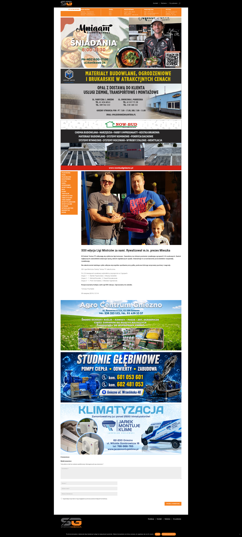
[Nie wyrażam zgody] (240, 534)
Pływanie (65, 206)
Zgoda (157, 534)
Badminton (66, 210)
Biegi (63, 189)
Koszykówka (66, 179)
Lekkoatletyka (67, 195)
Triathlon (65, 193)
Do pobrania (173, 3)
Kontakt (155, 3)
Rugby (64, 191)
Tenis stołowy (67, 198)
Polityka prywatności (168, 534)
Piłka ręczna (66, 177)
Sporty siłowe (67, 204)
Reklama (164, 3)
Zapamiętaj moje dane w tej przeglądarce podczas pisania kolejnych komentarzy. (85, 498)
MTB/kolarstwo (67, 208)
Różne (64, 212)
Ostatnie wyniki (73, 9)
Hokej (64, 183)
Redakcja (151, 519)
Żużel (64, 175)
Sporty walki (66, 187)
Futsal (64, 181)
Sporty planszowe (68, 202)
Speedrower (66, 185)
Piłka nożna (66, 173)
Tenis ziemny (66, 200)
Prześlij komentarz (173, 503)
